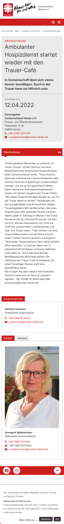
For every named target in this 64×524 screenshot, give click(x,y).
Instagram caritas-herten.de (16, 470)
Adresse (22, 338)
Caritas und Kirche (31, 31)
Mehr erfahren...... (28, 520)
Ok (57, 519)
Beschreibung (12, 152)
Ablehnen (46, 519)
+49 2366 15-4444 (19, 318)
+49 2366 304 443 (19, 441)
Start (17, 31)
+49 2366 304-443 (19, 133)
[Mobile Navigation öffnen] (59, 22)
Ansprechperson (13, 298)
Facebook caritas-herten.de (6, 470)
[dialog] (32, 506)
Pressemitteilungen (52, 31)
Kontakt (8, 338)
